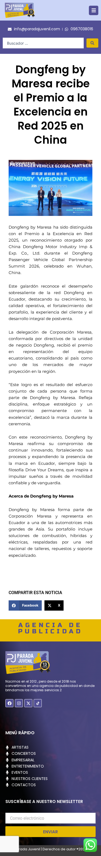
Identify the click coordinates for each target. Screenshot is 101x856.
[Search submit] (92, 43)
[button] (93, 10)
